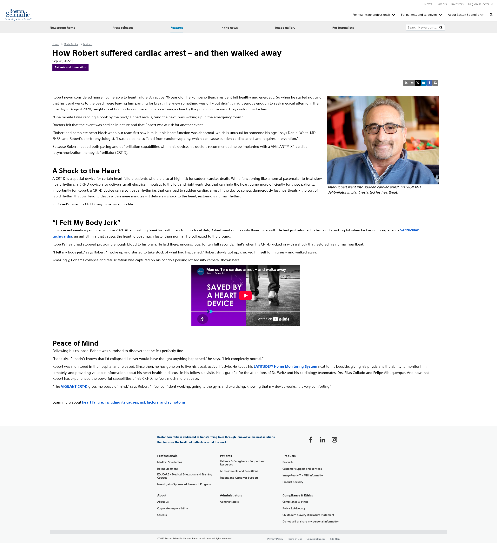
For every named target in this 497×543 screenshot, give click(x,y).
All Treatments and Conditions (239, 471)
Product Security (292, 482)
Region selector (478, 4)
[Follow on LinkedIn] (322, 439)
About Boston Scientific (463, 14)
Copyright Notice (316, 538)
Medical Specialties (169, 462)
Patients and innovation (70, 67)
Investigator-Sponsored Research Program (184, 484)
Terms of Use (295, 538)
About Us (163, 501)
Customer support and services (302, 468)
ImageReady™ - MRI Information (303, 475)
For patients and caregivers (419, 14)
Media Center (71, 44)
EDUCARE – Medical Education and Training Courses (184, 476)
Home (55, 44)
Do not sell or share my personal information (310, 521)
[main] (248, 288)
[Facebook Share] (429, 83)
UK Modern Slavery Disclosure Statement (308, 515)
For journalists (343, 27)
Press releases (122, 27)
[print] (435, 83)
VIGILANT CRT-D (74, 386)
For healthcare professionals (371, 14)
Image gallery (285, 27)
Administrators (229, 501)
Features (176, 27)
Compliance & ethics (295, 501)
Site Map (335, 538)
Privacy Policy (275, 538)
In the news (229, 27)
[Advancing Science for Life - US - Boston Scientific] (18, 14)
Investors (457, 4)
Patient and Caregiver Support (239, 477)
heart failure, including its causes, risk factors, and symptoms (134, 402)
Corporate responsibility (172, 508)
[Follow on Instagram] (334, 439)
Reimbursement (167, 468)
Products (288, 462)
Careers (442, 4)
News (428, 4)
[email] (412, 83)
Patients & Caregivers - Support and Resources (242, 463)
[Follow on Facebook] (310, 439)
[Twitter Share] (418, 83)
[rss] (406, 83)
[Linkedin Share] (424, 83)
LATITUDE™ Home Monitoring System (285, 366)
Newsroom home (62, 27)
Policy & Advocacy (293, 508)
